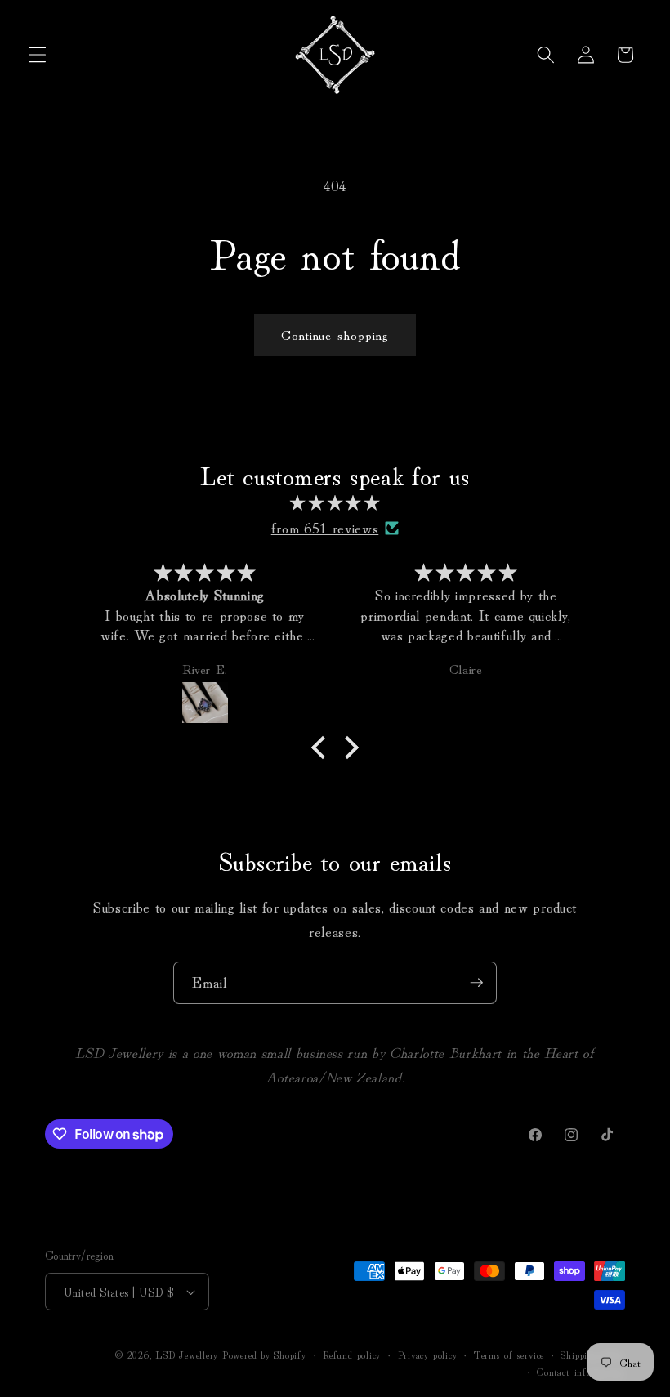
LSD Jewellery (186, 1354)
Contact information (581, 1371)
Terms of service (509, 1354)
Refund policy (352, 1354)
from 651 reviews (325, 527)
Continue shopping (335, 334)
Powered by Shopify (264, 1354)
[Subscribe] (476, 983)
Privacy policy (428, 1354)
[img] (335, 503)
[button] (37, 54)
